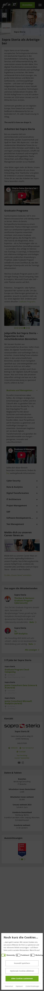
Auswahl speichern (22, 963)
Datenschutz (9, 986)
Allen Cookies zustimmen (22, 979)
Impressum (19, 986)
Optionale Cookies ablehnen (22, 971)
